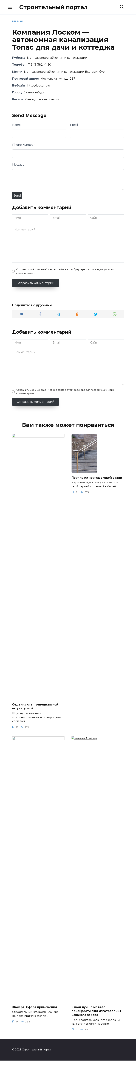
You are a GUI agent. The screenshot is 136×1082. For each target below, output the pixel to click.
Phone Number (23, 144)
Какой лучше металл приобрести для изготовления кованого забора (96, 1011)
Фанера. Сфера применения (34, 1007)
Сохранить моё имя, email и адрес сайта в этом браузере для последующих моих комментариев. (65, 271)
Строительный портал (53, 7)
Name (16, 125)
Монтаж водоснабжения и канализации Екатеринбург (65, 71)
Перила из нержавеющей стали (97, 477)
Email (74, 125)
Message (18, 164)
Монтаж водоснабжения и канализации (57, 57)
